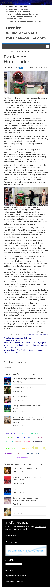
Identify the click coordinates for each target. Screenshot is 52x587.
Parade (16, 509)
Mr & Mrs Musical (20, 397)
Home (2, 2)
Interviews (33, 14)
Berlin (6, 442)
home (6, 51)
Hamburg (39, 447)
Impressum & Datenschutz (17, 14)
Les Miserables (9, 458)
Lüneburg (39, 437)
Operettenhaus (21, 437)
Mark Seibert (26, 442)
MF (9, 67)
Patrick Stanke (23, 433)
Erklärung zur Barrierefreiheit (18, 11)
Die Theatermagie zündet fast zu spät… (28, 378)
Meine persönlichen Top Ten (24, 464)
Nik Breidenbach (37, 442)
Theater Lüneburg (10, 433)
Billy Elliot (16, 489)
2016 (10, 51)
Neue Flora (25, 448)
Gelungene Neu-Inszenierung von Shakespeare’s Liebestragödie (26, 499)
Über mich (9, 570)
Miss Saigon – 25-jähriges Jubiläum (26, 468)
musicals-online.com (35, 21)
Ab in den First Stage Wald (23, 387)
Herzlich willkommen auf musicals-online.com (26, 33)
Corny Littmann (9, 453)
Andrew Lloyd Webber (12, 448)
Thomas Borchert (34, 433)
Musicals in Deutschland (16, 21)
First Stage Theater (33, 453)
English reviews (11, 535)
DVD (12, 442)
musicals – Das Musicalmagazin (35, 334)
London (18, 442)
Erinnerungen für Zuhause (17, 9)
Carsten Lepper (20, 453)
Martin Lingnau (9, 437)
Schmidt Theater (22, 458)
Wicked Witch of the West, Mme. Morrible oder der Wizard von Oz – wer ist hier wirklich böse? (29, 419)
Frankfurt (31, 437)
